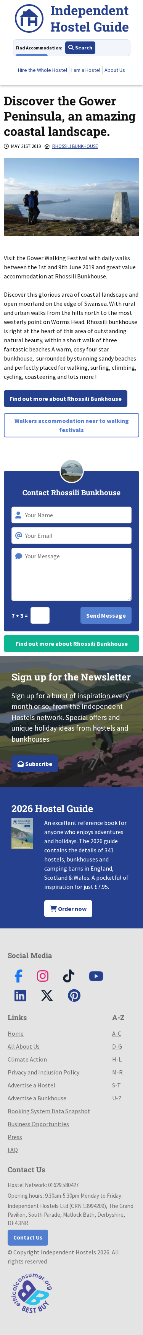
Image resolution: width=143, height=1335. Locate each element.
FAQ (13, 1150)
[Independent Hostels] (71, 19)
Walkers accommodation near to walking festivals (71, 425)
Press (15, 1137)
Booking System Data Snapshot (49, 1111)
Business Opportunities (38, 1124)
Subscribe (38, 764)
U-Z (117, 1098)
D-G (117, 1046)
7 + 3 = (20, 615)
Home (16, 1033)
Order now (72, 908)
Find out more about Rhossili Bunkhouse (66, 398)
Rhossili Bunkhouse (75, 146)
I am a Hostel (85, 70)
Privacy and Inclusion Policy (43, 1072)
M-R (117, 1072)
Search (83, 47)
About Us (114, 70)
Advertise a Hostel (31, 1085)
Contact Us (27, 1237)
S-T (116, 1085)
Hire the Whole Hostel (42, 70)
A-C (116, 1033)
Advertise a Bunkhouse (37, 1098)
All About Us (24, 1046)
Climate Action (27, 1059)
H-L (117, 1059)
